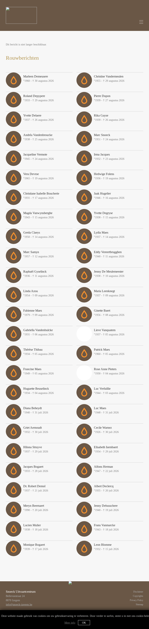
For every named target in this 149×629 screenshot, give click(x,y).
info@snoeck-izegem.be (19, 604)
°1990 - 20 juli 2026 (35, 508)
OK (84, 622)
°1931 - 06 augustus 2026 (38, 332)
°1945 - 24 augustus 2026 (38, 156)
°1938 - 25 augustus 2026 (38, 137)
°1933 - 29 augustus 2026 (38, 98)
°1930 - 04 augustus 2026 (109, 371)
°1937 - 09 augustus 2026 (109, 293)
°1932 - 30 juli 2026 (35, 430)
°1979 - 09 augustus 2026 (38, 312)
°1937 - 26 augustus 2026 (38, 117)
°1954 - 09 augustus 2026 (38, 293)
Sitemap (139, 604)
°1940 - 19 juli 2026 (106, 508)
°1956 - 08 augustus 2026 (109, 312)
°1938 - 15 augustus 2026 (109, 215)
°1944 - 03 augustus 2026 (109, 390)
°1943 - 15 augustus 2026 (38, 215)
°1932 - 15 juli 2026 (106, 547)
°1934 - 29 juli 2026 (106, 449)
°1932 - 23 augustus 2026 (109, 156)
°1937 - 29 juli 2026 (35, 449)
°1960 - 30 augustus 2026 (38, 78)
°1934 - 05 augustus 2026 (38, 351)
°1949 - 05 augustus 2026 (38, 371)
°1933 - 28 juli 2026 (35, 469)
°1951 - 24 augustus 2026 (109, 137)
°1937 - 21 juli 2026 (35, 488)
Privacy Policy (136, 600)
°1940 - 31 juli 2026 (35, 410)
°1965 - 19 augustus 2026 (38, 176)
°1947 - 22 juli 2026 (106, 469)
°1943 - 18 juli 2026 (106, 527)
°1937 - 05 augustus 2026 (109, 332)
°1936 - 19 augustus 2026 (109, 176)
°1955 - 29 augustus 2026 (109, 78)
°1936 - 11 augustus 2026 (38, 273)
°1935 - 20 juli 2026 (106, 488)
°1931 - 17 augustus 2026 (41, 195)
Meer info (69, 622)
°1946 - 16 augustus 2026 (109, 195)
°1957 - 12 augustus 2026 (38, 254)
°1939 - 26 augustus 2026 (109, 117)
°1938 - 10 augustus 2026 (109, 273)
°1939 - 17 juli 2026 (35, 547)
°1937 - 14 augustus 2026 (109, 234)
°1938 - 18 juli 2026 (35, 527)
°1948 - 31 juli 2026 (106, 410)
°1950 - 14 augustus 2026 (38, 234)
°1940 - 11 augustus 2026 (109, 254)
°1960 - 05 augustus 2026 (109, 351)
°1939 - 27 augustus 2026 (109, 98)
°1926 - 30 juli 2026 (106, 430)
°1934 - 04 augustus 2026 (38, 390)
